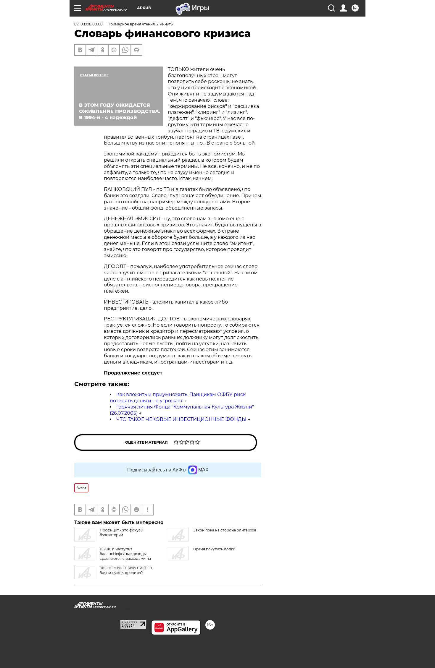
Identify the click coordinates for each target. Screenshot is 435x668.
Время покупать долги (214, 549)
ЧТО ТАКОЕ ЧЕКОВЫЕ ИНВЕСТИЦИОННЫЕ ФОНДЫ (181, 419)
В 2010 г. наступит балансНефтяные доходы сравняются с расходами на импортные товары (112, 556)
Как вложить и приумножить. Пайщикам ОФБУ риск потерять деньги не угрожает (178, 397)
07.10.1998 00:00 (88, 24)
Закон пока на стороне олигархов (224, 530)
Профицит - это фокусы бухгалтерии (121, 532)
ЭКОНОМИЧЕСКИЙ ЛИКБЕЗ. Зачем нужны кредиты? (126, 570)
